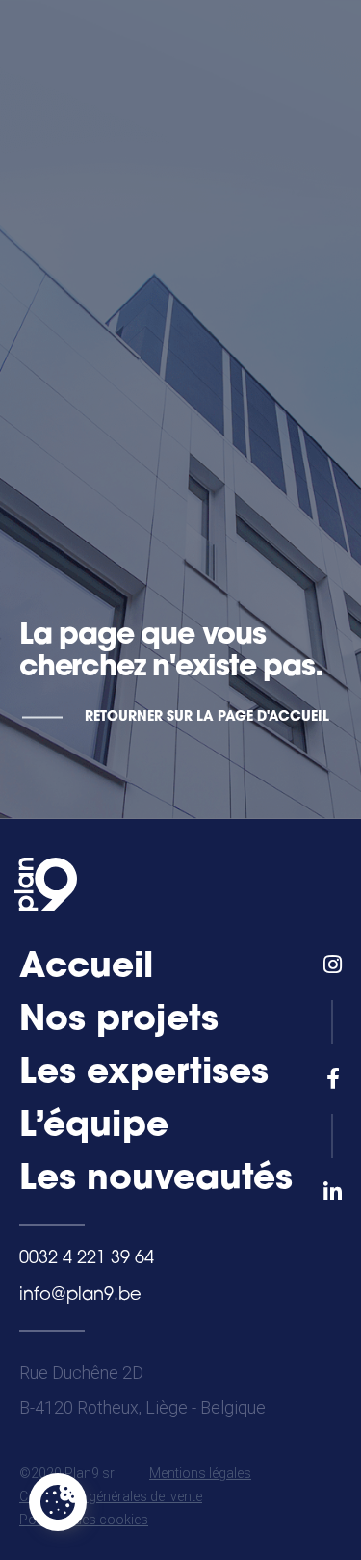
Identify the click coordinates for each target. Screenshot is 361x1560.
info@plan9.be (80, 1296)
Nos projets (119, 1021)
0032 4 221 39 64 (86, 1259)
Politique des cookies (83, 1519)
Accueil (86, 968)
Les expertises (144, 1074)
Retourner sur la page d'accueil (207, 717)
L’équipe (93, 1127)
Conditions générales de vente (110, 1496)
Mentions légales (200, 1473)
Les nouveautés (156, 1180)
